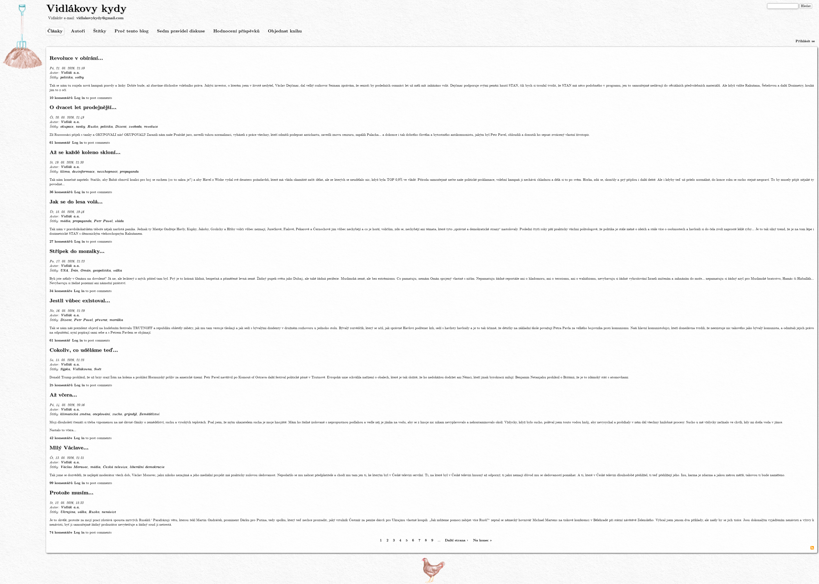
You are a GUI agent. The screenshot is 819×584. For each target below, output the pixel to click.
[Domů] (23, 37)
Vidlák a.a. (70, 73)
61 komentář (59, 142)
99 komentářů (61, 483)
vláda (119, 221)
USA (64, 270)
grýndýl (130, 414)
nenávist (109, 512)
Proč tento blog (132, 31)
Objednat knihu (285, 31)
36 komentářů (61, 192)
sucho (117, 414)
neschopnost (107, 171)
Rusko (92, 126)
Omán (85, 270)
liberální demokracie (147, 467)
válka (117, 270)
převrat (101, 320)
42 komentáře (60, 438)
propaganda (129, 171)
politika (66, 77)
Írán (74, 270)
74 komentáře (60, 532)
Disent (120, 126)
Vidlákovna (81, 369)
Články (54, 31)
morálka (116, 320)
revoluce (151, 126)
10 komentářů (61, 98)
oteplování (101, 414)
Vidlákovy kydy (86, 9)
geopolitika (102, 270)
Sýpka (65, 369)
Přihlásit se (805, 41)
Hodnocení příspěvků (236, 31)
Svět (97, 369)
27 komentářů (61, 241)
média (65, 221)
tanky (80, 126)
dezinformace (83, 171)
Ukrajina (67, 512)
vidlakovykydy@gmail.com (99, 18)
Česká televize (115, 467)
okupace (66, 126)
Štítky (99, 31)
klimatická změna (75, 414)
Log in (79, 98)
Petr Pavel (103, 221)
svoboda (135, 126)
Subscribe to (812, 547)
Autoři (78, 31)
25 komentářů (61, 385)
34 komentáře (60, 291)
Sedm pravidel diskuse (181, 31)
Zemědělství (149, 414)
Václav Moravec (74, 467)
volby (79, 77)
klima (65, 171)
